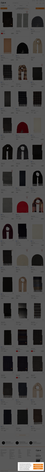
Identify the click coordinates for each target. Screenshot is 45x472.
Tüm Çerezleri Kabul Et (38, 464)
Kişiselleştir (38, 468)
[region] (31, 466)
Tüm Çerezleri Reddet (38, 466)
